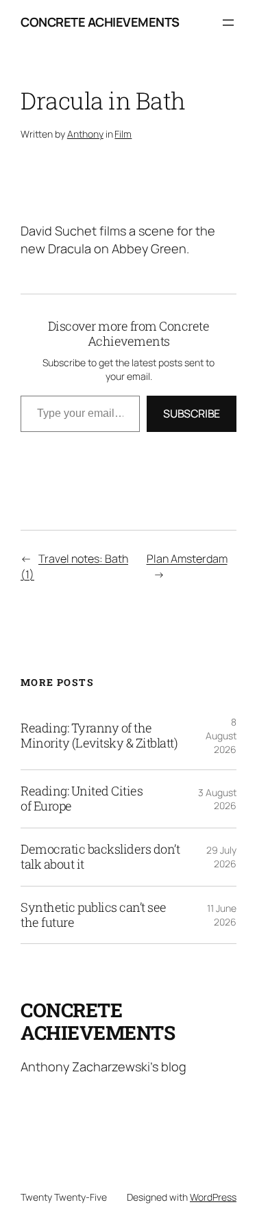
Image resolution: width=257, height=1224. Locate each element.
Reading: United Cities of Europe (82, 799)
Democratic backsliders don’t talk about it (100, 857)
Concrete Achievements (100, 22)
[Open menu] (228, 22)
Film (123, 133)
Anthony (85, 133)
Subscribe (191, 413)
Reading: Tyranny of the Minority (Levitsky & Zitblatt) (99, 736)
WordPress (213, 1196)
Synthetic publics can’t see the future (94, 915)
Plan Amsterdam (187, 558)
